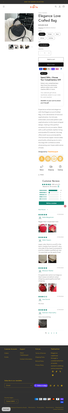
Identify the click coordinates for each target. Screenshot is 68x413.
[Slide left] (6, 47)
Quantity (40, 49)
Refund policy (31, 407)
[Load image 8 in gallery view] (27, 47)
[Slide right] (32, 47)
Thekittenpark (13, 407)
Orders (6, 353)
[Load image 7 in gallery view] (22, 47)
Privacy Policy (39, 365)
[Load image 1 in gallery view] (11, 47)
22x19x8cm (44, 45)
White (42, 38)
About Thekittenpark (24, 354)
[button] (4, 6)
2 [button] (48, 333)
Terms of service (50, 407)
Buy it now (51, 64)
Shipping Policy (40, 357)
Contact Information (26, 359)
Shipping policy (60, 407)
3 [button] (51, 333)
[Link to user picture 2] (52, 228)
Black (42, 34)
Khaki (50, 34)
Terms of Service (40, 353)
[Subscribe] (31, 385)
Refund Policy (39, 361)
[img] (42, 214)
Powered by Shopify (22, 407)
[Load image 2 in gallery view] (16, 47)
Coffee (51, 38)
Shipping (40, 27)
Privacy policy (40, 407)
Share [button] (42, 174)
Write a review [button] (51, 203)
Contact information (58, 409)
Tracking (60, 170)
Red (57, 34)
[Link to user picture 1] (42, 228)
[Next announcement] (64, 2)
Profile (6, 357)
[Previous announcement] (3, 2)
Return (42, 170)
